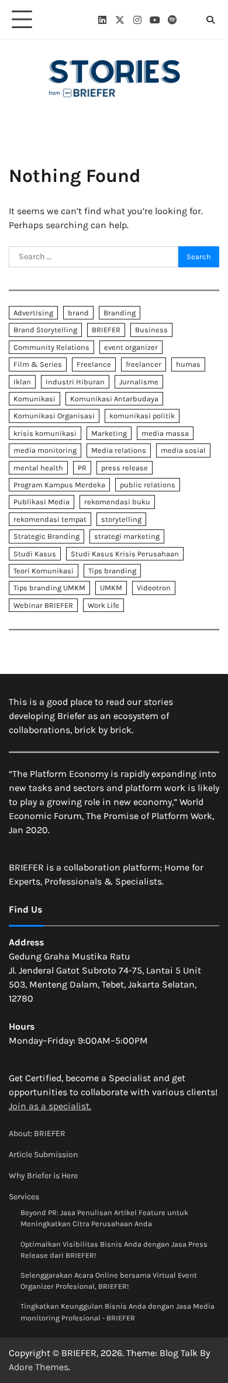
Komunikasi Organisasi (54, 415)
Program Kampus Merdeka (59, 484)
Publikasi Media (41, 501)
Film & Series (37, 364)
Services (24, 1197)
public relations (147, 484)
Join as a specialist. (50, 1106)
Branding (119, 312)
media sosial (183, 450)
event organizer (131, 347)
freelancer (143, 364)
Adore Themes (38, 1366)
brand (78, 312)
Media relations (118, 450)
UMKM (111, 587)
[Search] (210, 20)
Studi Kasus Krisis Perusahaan (125, 553)
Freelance (94, 364)
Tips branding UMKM (49, 587)
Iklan (22, 381)
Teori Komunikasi (43, 570)
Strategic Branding (46, 536)
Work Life (103, 605)
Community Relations (51, 347)
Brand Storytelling (45, 329)
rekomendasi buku (117, 501)
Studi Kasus (34, 553)
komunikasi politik (142, 415)
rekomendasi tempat (50, 519)
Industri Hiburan (75, 381)
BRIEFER (106, 329)
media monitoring (45, 450)
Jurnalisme (138, 381)
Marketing (109, 433)
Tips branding (112, 570)
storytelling (121, 519)
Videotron (154, 587)
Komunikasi (34, 398)
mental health (38, 467)
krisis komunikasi (45, 433)
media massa (165, 433)
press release (124, 467)
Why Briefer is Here (43, 1176)
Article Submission (43, 1155)
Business (151, 329)
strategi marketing (127, 536)
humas (188, 364)
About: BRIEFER (37, 1133)
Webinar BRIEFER (43, 605)
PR (82, 467)
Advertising (33, 312)
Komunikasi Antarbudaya (114, 398)
